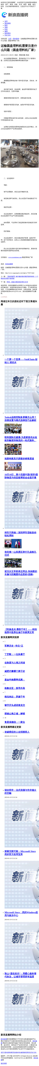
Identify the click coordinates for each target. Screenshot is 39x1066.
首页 (6, 21)
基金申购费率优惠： (15, 679)
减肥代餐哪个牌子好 (15, 671)
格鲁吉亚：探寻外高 (15, 688)
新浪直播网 (9, 264)
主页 (9, 38)
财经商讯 (8, 33)
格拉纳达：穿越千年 (15, 696)
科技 (6, 29)
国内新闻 (8, 23)
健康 (6, 31)
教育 (6, 25)
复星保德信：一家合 (15, 722)
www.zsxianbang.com (15, 257)
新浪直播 (4, 1039)
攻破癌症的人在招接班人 (17, 732)
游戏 (6, 27)
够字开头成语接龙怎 (15, 705)
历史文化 (8, 35)
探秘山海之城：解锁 (15, 713)
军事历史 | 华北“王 (14, 646)
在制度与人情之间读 (15, 662)
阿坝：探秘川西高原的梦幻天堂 (17, 282)
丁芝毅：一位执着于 (15, 654)
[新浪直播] (15, 18)
